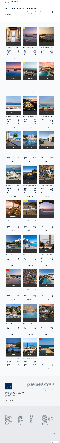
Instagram (48, 398)
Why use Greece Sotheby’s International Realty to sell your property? (47, 420)
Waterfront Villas (7, 414)
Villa (18, 425)
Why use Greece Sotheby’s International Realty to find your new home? (47, 418)
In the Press (44, 415)
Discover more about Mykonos (11, 17)
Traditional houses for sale (9, 421)
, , (16, 393)
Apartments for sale (8, 416)
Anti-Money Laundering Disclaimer (9, 437)
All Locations (32, 425)
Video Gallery (7, 424)
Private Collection (7, 422)
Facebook (41, 398)
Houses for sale (7, 415)
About (43, 414)
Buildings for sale (7, 420)
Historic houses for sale (8, 417)
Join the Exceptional (45, 422)
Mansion (19, 423)
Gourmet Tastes (20, 418)
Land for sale (7, 419)
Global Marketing (44, 416)
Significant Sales (44, 421)
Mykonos (39, 388)
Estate (19, 422)
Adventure (19, 415)
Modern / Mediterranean (21, 424)
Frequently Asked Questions (46, 424)
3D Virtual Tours (7, 423)
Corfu (37, 389)
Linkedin (44, 398)
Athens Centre (32, 414)
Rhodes (28, 389)
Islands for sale (7, 418)
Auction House (44, 423)
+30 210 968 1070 (10, 394)
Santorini (31, 422)
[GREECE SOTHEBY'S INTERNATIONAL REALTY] (11, 2)
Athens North (32, 416)
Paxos (31, 424)
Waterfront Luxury (20, 420)
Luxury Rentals (20, 414)
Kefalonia (31, 423)
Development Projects (8, 425)
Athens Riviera (32, 415)
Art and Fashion (20, 416)
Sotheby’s (43, 425)
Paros (31, 418)
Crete (31, 421)
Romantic (19, 419)
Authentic (19, 421)
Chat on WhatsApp (10, 396)
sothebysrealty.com (45, 426)
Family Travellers (20, 417)
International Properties (8, 426)
